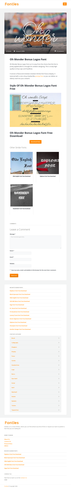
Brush (13, 338)
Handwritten (15, 365)
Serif (13, 387)
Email (12, 257)
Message (12, 234)
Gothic (14, 360)
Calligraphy (15, 342)
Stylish (13, 396)
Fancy (13, 356)
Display (14, 351)
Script (13, 383)
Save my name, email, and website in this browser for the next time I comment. (33, 270)
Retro (13, 374)
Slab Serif (14, 392)
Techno (14, 405)
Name (12, 250)
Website (12, 263)
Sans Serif (14, 378)
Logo (13, 369)
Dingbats (14, 347)
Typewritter (15, 410)
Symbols (14, 401)
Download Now (35, 142)
